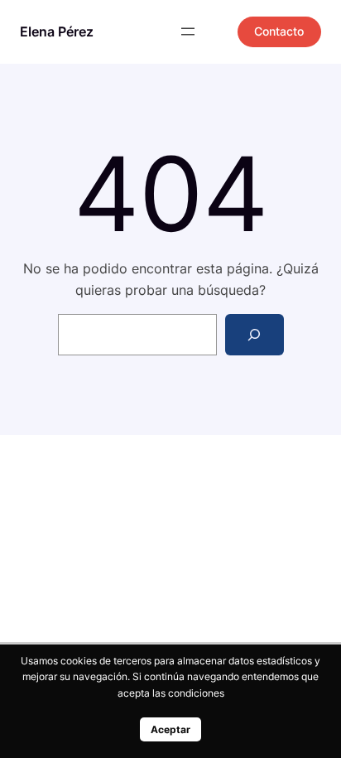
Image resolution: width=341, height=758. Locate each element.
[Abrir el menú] (188, 31)
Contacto (279, 31)
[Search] (254, 334)
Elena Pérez (57, 31)
